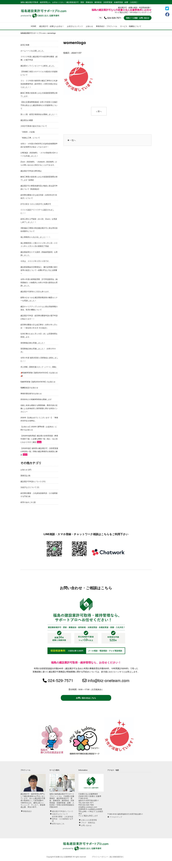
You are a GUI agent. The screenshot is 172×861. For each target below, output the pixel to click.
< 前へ (99, 111)
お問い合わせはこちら (86, 697)
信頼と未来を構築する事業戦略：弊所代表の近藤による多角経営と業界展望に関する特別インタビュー (39, 408)
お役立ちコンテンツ (75, 26)
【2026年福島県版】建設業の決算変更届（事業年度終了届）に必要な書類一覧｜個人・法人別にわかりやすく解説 (39, 438)
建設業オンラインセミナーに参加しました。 (38, 65)
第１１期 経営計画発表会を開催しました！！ (39, 114)
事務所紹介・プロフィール (106, 26)
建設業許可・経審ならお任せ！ (51, 26)
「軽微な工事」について (30, 137)
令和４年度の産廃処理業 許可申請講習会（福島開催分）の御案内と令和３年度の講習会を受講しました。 (39, 282)
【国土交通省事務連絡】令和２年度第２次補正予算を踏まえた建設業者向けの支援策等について (39, 105)
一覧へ (73, 140)
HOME (33, 26)
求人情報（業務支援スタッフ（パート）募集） (39, 366)
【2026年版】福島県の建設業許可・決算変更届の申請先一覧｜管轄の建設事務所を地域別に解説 (39, 451)
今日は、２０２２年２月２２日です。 (35, 261)
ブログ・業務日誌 (88, 822)
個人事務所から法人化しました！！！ (35, 237)
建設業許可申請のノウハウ (31, 481)
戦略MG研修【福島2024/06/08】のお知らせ (38, 381)
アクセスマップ (116, 816)
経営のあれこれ (27, 502)
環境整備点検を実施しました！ (33, 342)
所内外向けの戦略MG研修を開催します (36, 399)
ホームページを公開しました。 (33, 50)
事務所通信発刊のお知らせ (31, 393)
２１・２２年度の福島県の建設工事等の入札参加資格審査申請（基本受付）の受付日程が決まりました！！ (39, 83)
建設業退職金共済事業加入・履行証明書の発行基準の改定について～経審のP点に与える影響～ (39, 270)
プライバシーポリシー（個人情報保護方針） (108, 856)
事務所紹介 (27, 811)
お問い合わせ (86, 825)
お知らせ (89, 26)
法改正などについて (28, 487)
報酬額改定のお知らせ (29, 387)
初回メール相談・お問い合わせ (137, 18)
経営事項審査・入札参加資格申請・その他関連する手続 (62, 818)
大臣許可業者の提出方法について (34, 126)
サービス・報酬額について (130, 26)
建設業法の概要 (27, 120)
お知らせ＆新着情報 (89, 819)
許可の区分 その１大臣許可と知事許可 (36, 204)
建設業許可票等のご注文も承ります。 (35, 291)
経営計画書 (25, 44)
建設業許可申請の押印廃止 (31, 170)
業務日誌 (24, 475)
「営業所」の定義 (28, 131)
